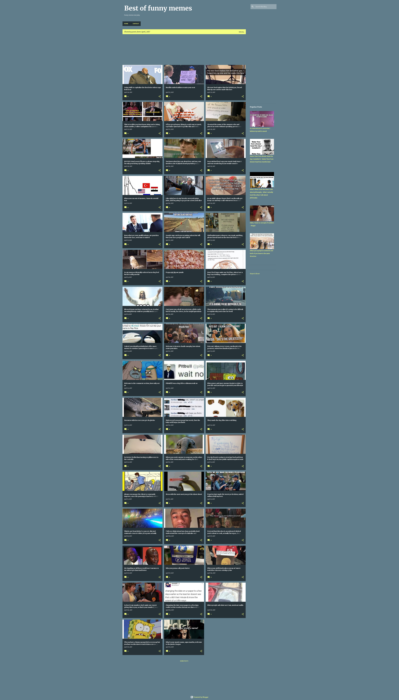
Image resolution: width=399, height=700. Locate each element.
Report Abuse (255, 274)
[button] (159, 96)
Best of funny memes (158, 8)
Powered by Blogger (200, 697)
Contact (136, 23)
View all (241, 32)
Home (126, 23)
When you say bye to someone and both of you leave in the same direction (261, 253)
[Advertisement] (184, 50)
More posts (184, 661)
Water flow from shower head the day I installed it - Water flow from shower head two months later (261, 159)
